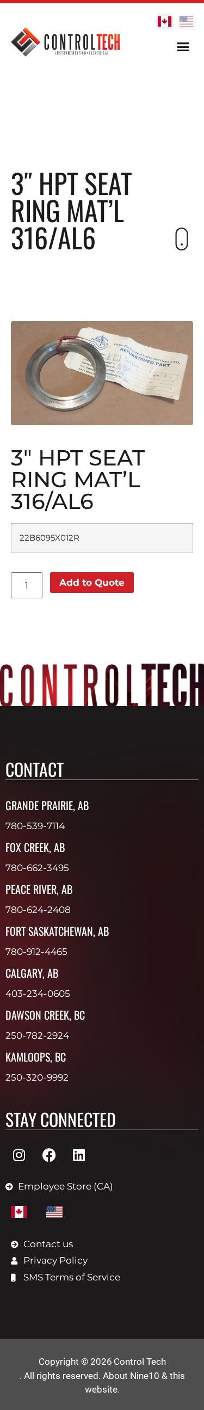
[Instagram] (19, 1155)
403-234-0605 (37, 993)
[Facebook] (49, 1155)
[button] (183, 46)
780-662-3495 (37, 867)
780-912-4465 (36, 951)
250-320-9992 (37, 1077)
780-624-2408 (38, 909)
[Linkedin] (78, 1155)
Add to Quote (92, 582)
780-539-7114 (35, 825)
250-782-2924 (37, 1035)
